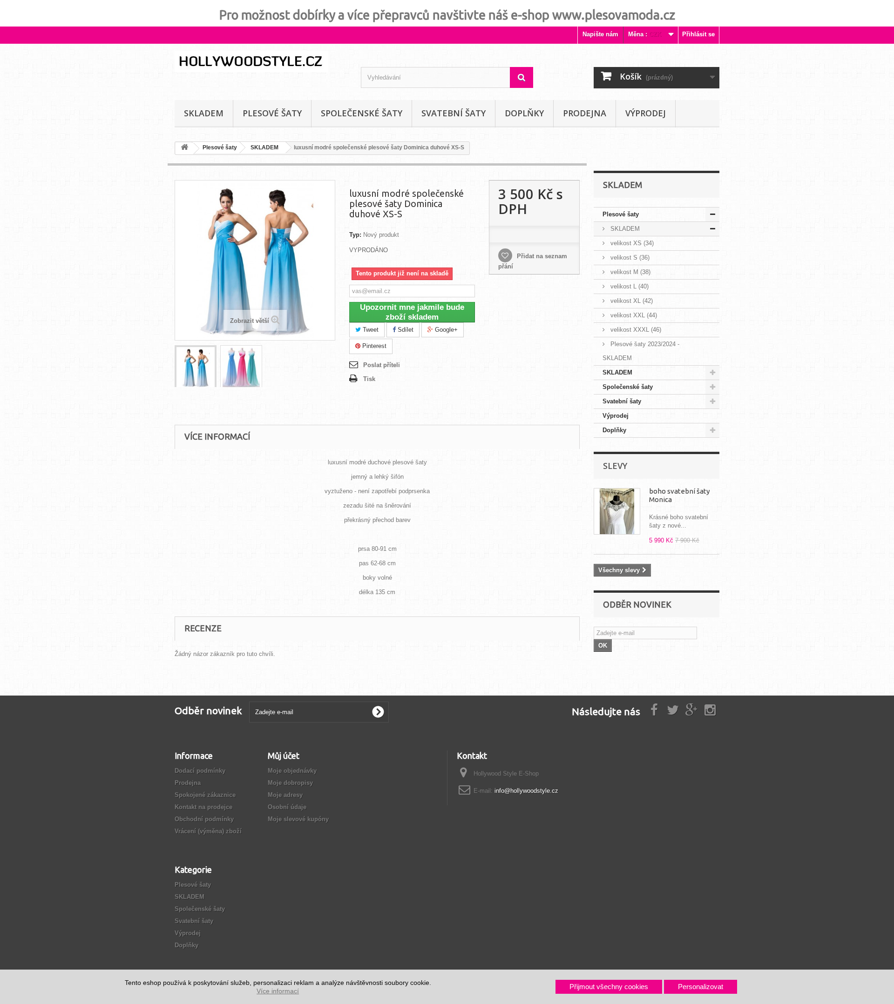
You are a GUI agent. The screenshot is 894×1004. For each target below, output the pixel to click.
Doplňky (524, 113)
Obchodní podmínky (204, 819)
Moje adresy (285, 794)
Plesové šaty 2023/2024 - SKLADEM (641, 351)
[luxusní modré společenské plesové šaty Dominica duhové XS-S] (195, 367)
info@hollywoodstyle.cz (526, 790)
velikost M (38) (629, 271)
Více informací (278, 991)
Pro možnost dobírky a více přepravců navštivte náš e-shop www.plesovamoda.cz (447, 15)
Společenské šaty (361, 113)
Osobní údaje (287, 806)
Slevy (615, 465)
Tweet (370, 329)
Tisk (369, 378)
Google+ (445, 329)
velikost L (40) (629, 286)
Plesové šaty (272, 113)
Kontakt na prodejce (203, 806)
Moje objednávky (292, 770)
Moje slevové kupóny (298, 819)
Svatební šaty (453, 113)
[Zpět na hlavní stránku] (184, 148)
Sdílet (404, 329)
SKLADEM (204, 113)
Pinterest (373, 345)
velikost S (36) (629, 257)
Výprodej (616, 415)
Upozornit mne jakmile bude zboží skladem (412, 312)
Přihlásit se (698, 34)
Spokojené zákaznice (205, 794)
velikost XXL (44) (633, 315)
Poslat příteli (381, 364)
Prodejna (584, 113)
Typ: (355, 234)
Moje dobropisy (290, 782)
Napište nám (600, 34)
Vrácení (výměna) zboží (208, 831)
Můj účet (283, 755)
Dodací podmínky (200, 770)
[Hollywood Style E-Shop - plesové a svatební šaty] (261, 61)
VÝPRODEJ (645, 113)
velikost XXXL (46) (635, 329)
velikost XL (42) (631, 300)
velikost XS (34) (631, 243)
